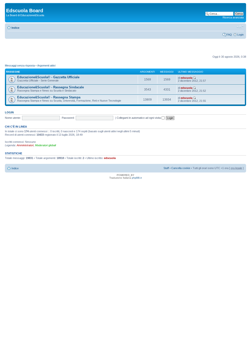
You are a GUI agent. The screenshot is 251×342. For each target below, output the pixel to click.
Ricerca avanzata (233, 17)
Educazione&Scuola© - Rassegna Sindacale (50, 87)
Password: (68, 117)
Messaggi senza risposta (20, 65)
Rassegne (13, 71)
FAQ (229, 34)
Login (240, 34)
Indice (15, 27)
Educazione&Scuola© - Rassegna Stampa (48, 97)
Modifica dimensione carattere (240, 27)
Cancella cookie (180, 168)
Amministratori (25, 145)
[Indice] (9, 5)
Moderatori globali (45, 145)
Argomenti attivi (46, 65)
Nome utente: (13, 117)
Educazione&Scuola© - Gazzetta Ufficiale (48, 77)
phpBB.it (137, 177)
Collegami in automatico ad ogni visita (139, 117)
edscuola (186, 77)
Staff (166, 168)
